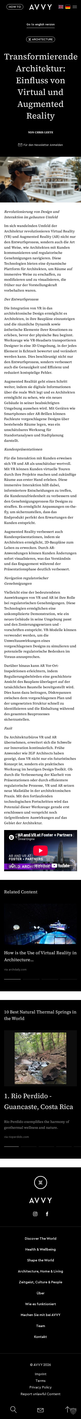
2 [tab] (31, 987)
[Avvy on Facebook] (47, 1214)
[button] (73, 1411)
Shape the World (40, 1260)
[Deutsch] (67, 7)
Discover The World (40, 1238)
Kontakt (40, 1337)
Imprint (40, 1374)
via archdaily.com (15, 969)
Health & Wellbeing (40, 1249)
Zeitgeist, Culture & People (40, 1282)
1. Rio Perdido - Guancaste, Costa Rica (38, 1101)
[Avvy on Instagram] (35, 1214)
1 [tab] (12, 987)
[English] (61, 7)
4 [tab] (69, 987)
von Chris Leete (40, 132)
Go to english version (41, 24)
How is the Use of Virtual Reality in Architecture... (40, 956)
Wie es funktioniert (40, 1304)
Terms (40, 1381)
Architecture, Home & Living (40, 1271)
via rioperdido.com (16, 1136)
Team (40, 1326)
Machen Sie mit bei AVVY (40, 1315)
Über (40, 1293)
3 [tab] (50, 987)
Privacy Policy (40, 1387)
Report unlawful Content (40, 1394)
